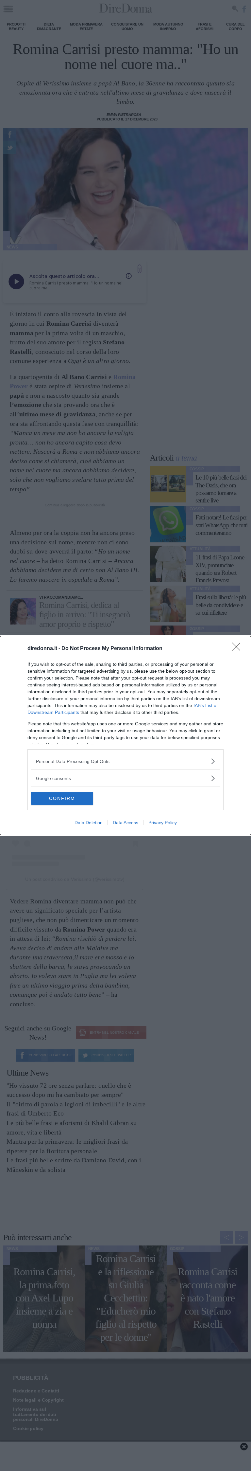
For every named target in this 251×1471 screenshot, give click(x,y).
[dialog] (125, 735)
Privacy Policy (162, 822)
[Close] (238, 649)
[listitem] (125, 761)
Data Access (125, 822)
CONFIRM (62, 798)
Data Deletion (89, 822)
